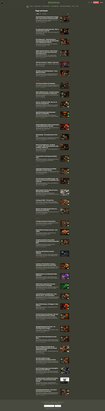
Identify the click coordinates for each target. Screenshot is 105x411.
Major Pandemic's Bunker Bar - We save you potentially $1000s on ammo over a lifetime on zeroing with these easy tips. (47, 202)
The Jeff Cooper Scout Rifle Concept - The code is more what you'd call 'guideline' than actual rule (47, 180)
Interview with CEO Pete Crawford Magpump (45, 252)
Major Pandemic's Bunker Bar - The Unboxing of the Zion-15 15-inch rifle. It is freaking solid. (47, 212)
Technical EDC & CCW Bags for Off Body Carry (46, 157)
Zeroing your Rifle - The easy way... (45, 200)
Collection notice (58, 403)
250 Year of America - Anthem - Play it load (47, 62)
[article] (52, 20)
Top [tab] (40, 13)
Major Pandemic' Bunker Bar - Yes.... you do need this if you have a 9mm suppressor (47, 95)
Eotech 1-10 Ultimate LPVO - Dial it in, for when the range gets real (46, 103)
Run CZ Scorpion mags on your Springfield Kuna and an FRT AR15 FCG (47, 369)
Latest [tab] (38, 13)
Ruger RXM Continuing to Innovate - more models (47, 230)
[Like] (36, 236)
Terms (53, 403)
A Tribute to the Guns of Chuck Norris (45, 221)
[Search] (89, 2)
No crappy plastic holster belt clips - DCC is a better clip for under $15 (47, 30)
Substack (47, 408)
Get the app (58, 405)
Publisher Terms (61, 402)
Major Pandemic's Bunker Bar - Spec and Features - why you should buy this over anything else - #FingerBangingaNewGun (47, 330)
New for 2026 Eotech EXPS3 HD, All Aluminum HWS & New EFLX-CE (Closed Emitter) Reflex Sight (46, 348)
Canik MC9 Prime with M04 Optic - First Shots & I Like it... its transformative (46, 294)
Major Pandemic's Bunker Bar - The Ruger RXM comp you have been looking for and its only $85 (47, 20)
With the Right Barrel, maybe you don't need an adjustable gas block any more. (47, 125)
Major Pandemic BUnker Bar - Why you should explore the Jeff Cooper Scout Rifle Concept (47, 183)
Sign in (101, 2)
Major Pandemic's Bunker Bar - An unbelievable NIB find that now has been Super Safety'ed (47, 172)
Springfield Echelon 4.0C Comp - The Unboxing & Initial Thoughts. (45, 327)
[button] (27, 6)
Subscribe (96, 2)
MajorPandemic (43, 22)
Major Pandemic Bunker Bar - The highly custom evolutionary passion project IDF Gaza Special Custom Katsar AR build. (47, 194)
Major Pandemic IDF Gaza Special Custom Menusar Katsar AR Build (47, 191)
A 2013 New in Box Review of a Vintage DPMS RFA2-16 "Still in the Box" (46, 169)
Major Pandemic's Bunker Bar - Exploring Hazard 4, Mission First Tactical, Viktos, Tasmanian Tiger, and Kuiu (47, 160)
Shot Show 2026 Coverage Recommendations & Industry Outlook (46, 359)
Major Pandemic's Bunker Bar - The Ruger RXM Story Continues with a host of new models (46, 233)
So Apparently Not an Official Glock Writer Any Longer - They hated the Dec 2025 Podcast (47, 380)
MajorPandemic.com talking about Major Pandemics (46, 274)
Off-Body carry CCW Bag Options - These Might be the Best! (47, 71)
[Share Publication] (91, 2)
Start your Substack (49, 405)
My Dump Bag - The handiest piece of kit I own (46, 135)
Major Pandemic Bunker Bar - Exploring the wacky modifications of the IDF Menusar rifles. (45, 245)
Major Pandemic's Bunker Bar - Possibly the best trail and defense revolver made (46, 308)
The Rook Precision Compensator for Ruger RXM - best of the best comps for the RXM (47, 17)
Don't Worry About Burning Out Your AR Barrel (46, 337)
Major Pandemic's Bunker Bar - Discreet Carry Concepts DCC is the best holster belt (47, 33)
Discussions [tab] (44, 13)
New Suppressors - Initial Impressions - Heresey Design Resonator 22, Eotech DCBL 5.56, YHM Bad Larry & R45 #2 (47, 41)
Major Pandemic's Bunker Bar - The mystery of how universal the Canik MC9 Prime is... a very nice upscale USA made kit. (47, 297)
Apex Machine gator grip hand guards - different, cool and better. (46, 113)
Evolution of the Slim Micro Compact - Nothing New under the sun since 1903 (46, 264)
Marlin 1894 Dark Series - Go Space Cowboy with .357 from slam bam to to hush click (47, 92)
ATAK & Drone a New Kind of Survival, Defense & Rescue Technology (45, 284)
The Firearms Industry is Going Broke (45, 83)
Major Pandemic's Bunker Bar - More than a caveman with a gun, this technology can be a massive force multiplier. (47, 287)
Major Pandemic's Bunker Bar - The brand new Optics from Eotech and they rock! (47, 352)
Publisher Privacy (54, 402)
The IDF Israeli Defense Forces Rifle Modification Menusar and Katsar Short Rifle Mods (47, 241)
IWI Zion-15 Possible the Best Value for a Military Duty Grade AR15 (46, 209)
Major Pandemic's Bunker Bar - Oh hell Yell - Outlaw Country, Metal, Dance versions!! (47, 64)
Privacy (49, 403)
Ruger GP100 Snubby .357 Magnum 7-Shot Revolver (47, 304)
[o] (65, 19)
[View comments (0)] (44, 23)
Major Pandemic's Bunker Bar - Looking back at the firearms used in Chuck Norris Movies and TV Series (47, 223)
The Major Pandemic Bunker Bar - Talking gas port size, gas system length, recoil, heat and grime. (47, 128)
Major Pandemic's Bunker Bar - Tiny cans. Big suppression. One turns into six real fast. (47, 150)
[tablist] (41, 14)
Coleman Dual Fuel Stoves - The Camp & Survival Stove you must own (46, 390)
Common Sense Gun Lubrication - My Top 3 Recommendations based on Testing (47, 315)
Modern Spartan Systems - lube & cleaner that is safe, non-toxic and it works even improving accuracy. (46, 52)
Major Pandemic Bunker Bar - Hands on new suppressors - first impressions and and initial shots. (47, 44)
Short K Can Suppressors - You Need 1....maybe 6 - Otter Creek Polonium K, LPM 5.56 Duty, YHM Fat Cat (47, 146)
